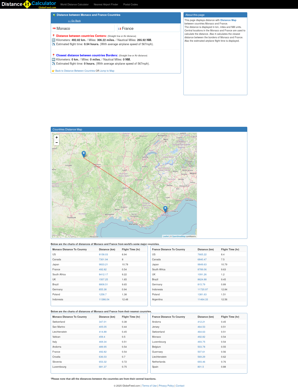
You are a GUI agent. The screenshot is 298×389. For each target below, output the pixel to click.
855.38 (103, 289)
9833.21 (103, 264)
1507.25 (103, 279)
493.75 (201, 341)
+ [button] (57, 137)
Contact (180, 385)
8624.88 (202, 279)
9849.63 (202, 264)
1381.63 (202, 294)
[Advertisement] (116, 101)
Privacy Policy (167, 385)
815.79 (201, 284)
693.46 (201, 361)
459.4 (102, 336)
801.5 (201, 366)
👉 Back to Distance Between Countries (73, 70)
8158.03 (103, 254)
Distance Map (228, 20)
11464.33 (203, 299)
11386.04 (104, 299)
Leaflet (166, 236)
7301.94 (103, 259)
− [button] (57, 142)
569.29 (201, 356)
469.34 (103, 341)
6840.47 (202, 259)
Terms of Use (149, 385)
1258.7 (103, 294)
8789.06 (202, 269)
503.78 (201, 346)
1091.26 (202, 274)
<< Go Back (74, 20)
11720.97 (203, 289)
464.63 (201, 331)
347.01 (103, 321)
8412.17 (103, 274)
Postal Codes (130, 4)
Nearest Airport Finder (106, 4)
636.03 (103, 356)
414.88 (103, 331)
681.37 (103, 366)
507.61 (201, 351)
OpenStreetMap (178, 236)
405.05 (103, 326)
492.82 (103, 269)
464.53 (201, 326)
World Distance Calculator (74, 4)
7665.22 (202, 254)
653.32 (103, 361)
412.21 (201, 321)
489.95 (103, 346)
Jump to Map (107, 70)
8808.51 (103, 284)
